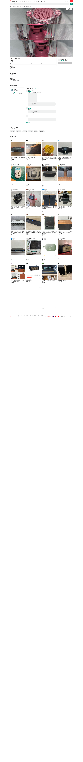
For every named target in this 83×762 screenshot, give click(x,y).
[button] (18, 90)
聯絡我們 (22, 315)
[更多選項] (26, 186)
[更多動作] (71, 9)
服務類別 (43, 308)
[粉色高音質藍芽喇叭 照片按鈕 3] (41, 48)
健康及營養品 (54, 307)
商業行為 (19, 316)
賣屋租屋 (43, 305)
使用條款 (39, 315)
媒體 (24, 315)
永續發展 (26, 315)
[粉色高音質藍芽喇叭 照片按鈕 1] (41, 16)
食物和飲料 (53, 308)
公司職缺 (29, 315)
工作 (42, 307)
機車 (42, 306)
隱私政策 (42, 315)
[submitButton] (71, 4)
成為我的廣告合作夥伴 (34, 315)
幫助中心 (19, 315)
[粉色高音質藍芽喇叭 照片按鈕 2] (41, 32)
